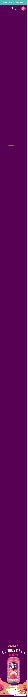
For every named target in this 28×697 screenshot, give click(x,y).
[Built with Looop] (20, 695)
